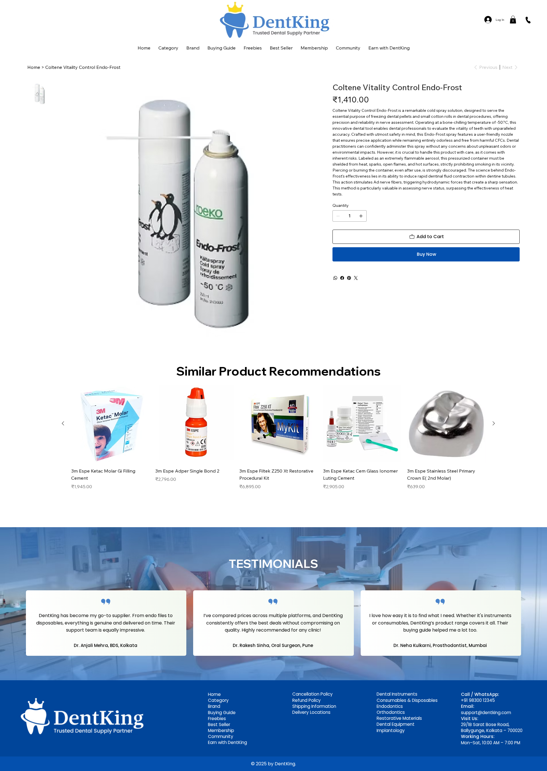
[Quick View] (110, 424)
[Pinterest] (349, 278)
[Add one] (361, 216)
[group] (278, 441)
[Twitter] (356, 278)
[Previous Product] (63, 423)
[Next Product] (493, 423)
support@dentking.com (486, 713)
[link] (513, 19)
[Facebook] (342, 278)
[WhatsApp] (335, 278)
